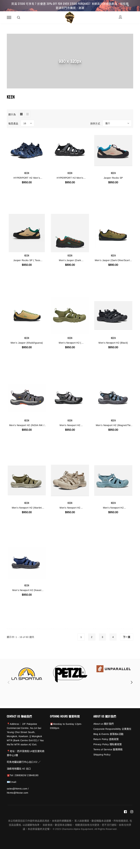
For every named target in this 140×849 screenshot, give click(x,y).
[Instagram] (131, 811)
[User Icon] (120, 17)
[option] (26, 673)
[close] (128, 5)
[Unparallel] (114, 668)
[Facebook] (125, 811)
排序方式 (95, 123)
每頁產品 (13, 123)
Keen (26, 173)
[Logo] (69, 17)
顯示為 (12, 114)
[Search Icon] (18, 17)
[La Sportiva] (27, 673)
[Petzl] (70, 673)
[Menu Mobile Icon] (9, 17)
